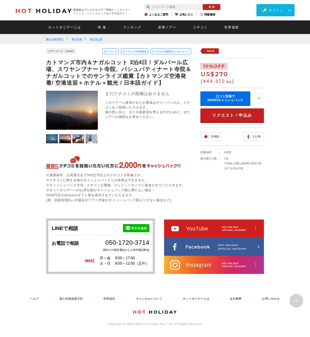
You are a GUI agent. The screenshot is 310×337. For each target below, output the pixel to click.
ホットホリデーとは (64, 27)
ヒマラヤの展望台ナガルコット (171, 51)
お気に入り (186, 14)
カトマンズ (96, 39)
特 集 (102, 27)
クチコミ (200, 27)
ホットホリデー (55, 39)
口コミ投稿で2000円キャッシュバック (225, 98)
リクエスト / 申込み (232, 115)
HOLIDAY (44, 11)
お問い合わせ (271, 298)
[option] (72, 110)
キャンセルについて (149, 298)
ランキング (132, 27)
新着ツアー (167, 27)
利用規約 (109, 298)
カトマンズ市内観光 (134, 51)
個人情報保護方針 (71, 298)
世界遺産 (231, 27)
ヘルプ (34, 298)
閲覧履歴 (209, 14)
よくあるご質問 (158, 14)
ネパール (77, 39)
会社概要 (236, 298)
